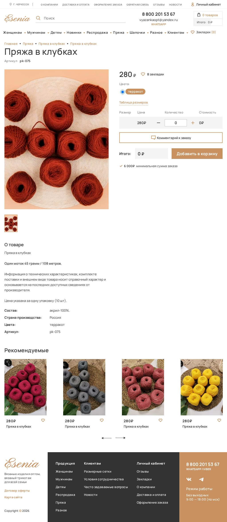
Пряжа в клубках (52, 43)
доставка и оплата (75, 4)
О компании (49, 4)
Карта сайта (13, 497)
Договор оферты (17, 491)
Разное (156, 32)
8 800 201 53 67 (158, 14)
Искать (112, 18)
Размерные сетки (97, 471)
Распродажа (97, 32)
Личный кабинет (208, 4)
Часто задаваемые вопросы (106, 487)
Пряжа (118, 32)
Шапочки (137, 32)
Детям (56, 32)
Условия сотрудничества (104, 479)
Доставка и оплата (151, 495)
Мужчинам (36, 32)
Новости (175, 4)
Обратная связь (138, 4)
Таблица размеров (133, 102)
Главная (11, 43)
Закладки (206, 32)
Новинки (74, 32)
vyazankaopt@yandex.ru (158, 20)
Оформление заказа (108, 4)
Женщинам (12, 32)
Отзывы (159, 4)
